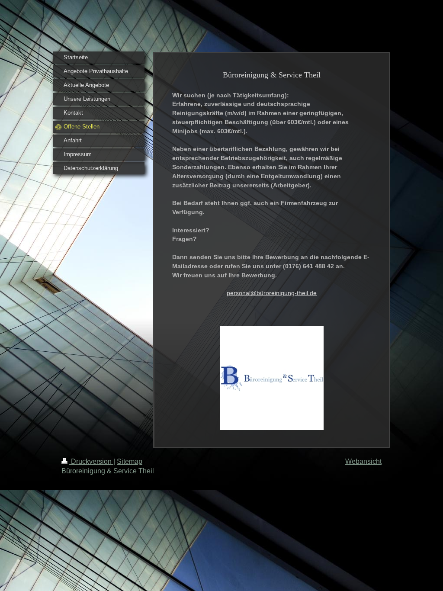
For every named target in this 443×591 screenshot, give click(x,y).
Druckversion (91, 461)
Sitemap (129, 461)
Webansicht (363, 461)
